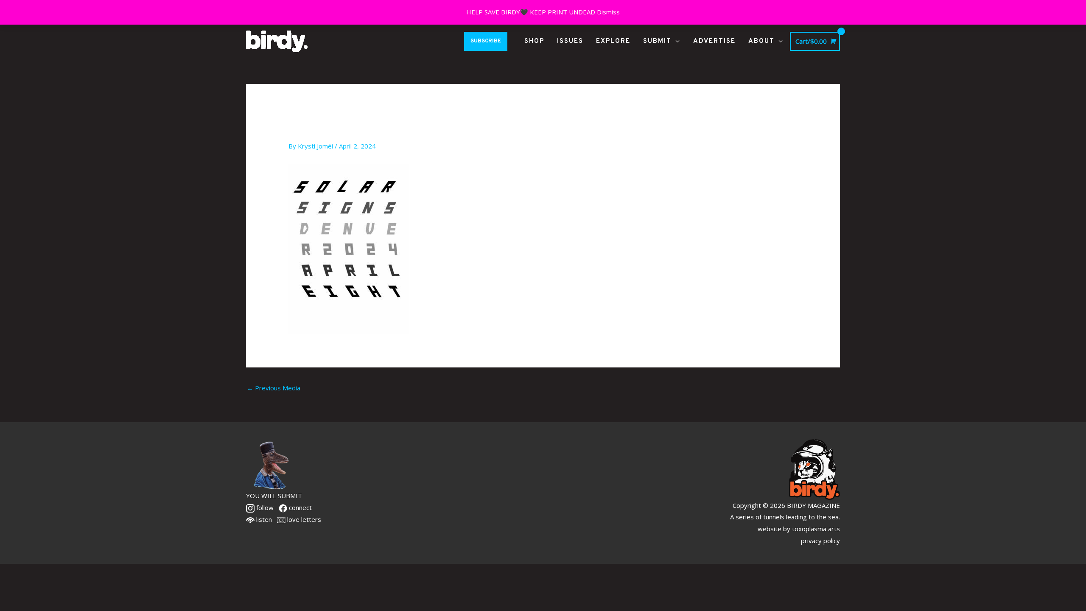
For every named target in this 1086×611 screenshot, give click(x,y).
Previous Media (273, 388)
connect (299, 507)
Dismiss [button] (608, 12)
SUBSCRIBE (485, 41)
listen (263, 519)
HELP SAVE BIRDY (493, 12)
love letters (303, 519)
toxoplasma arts (816, 528)
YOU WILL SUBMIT (274, 495)
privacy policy (820, 540)
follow (264, 507)
